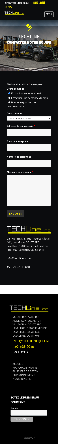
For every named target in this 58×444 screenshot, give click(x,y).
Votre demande (15, 89)
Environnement (24, 375)
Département (14, 113)
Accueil (18, 364)
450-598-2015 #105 (19, 267)
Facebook (20, 352)
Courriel (14, 408)
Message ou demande (20, 172)
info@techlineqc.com (16, 3)
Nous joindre (22, 379)
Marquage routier (26, 367)
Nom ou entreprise (18, 141)
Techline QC (28, 437)
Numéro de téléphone (19, 157)
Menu (49, 14)
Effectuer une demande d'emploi (30, 98)
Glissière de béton (25, 371)
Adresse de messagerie (21, 126)
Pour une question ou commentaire (22, 104)
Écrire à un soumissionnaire (27, 93)
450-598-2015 (23, 346)
